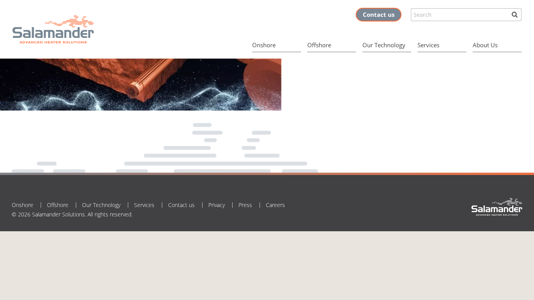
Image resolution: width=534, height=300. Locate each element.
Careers (275, 205)
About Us (485, 45)
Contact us (378, 14)
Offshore (319, 45)
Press (245, 205)
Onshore (264, 45)
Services (428, 45)
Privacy (216, 205)
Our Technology (383, 45)
